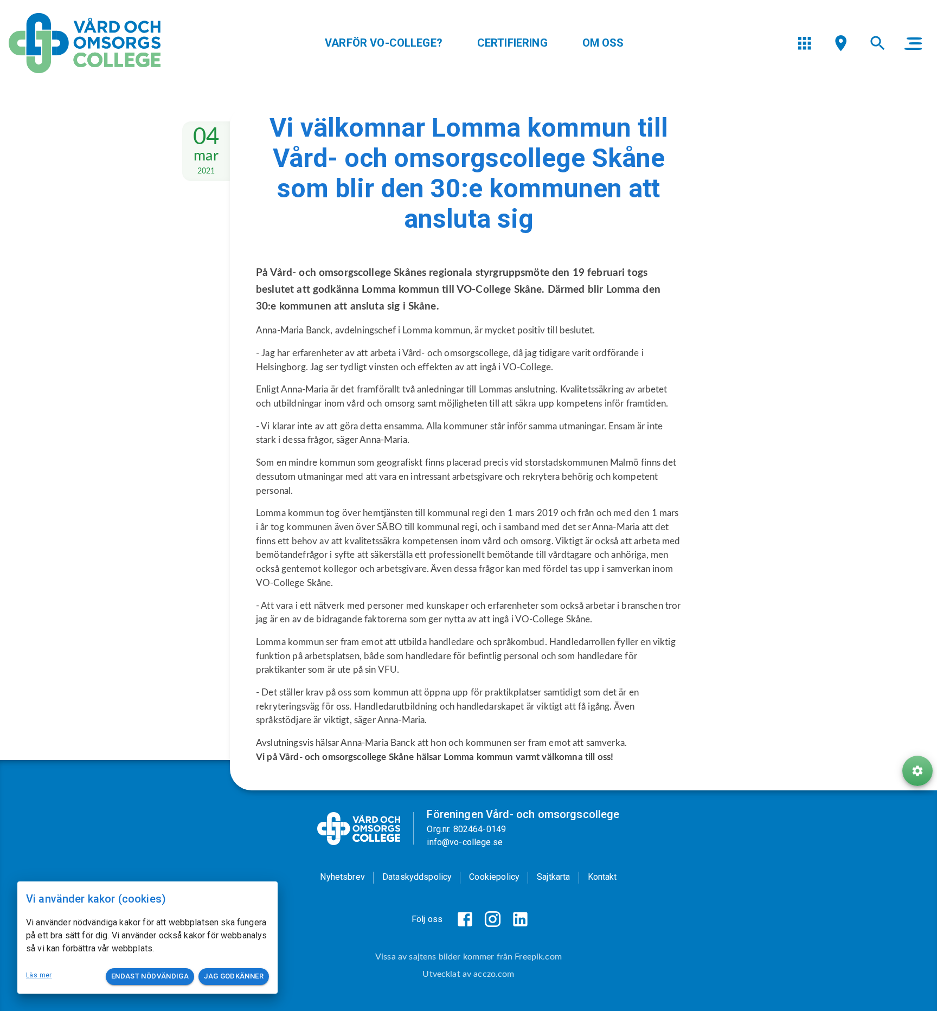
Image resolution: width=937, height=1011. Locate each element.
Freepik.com (538, 956)
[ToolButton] (917, 771)
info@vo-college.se (465, 842)
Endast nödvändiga (150, 976)
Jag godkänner (234, 976)
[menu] (804, 43)
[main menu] (913, 43)
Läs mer (39, 975)
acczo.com (493, 974)
